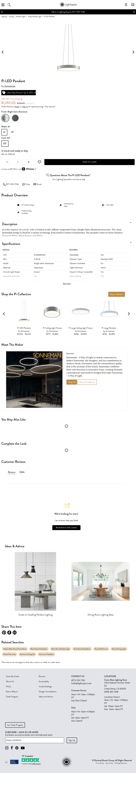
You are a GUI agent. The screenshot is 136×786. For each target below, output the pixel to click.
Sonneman (9, 86)
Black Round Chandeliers (39, 649)
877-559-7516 (12, 184)
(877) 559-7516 (78, 680)
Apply (16, 106)
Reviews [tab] (12, 472)
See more (67, 283)
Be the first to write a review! (66, 527)
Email (39, 184)
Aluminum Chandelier (46, 654)
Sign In (25, 106)
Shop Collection (116, 294)
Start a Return (12, 691)
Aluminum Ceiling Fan (27, 654)
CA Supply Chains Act (120, 763)
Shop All (71, 382)
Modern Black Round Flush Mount (14, 649)
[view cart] (133, 4)
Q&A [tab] (21, 472)
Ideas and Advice (46, 696)
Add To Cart (90, 162)
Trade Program (12, 696)
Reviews (42, 676)
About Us (10, 681)
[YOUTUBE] (23, 748)
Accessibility (44, 681)
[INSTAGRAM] (6, 748)
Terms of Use (109, 763)
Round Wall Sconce (101, 649)
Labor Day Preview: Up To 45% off (21, 92)
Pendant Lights (21, 16)
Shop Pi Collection (87, 382)
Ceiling (11, 16)
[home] (67, 6)
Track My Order (12, 676)
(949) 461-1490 (111, 691)
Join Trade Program (15, 725)
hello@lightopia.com (81, 683)
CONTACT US (77, 676)
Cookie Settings (45, 686)
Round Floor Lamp (9, 654)
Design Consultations (47, 691)
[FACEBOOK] (12, 748)
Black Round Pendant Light (60, 649)
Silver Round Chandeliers (82, 649)
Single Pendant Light (34, 16)
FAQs (8, 686)
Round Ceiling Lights (119, 649)
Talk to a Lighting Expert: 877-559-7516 (68, 11)
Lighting (4, 16)
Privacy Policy (100, 763)
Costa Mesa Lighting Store (115, 679)
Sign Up (72, 740)
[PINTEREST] (16, 748)
